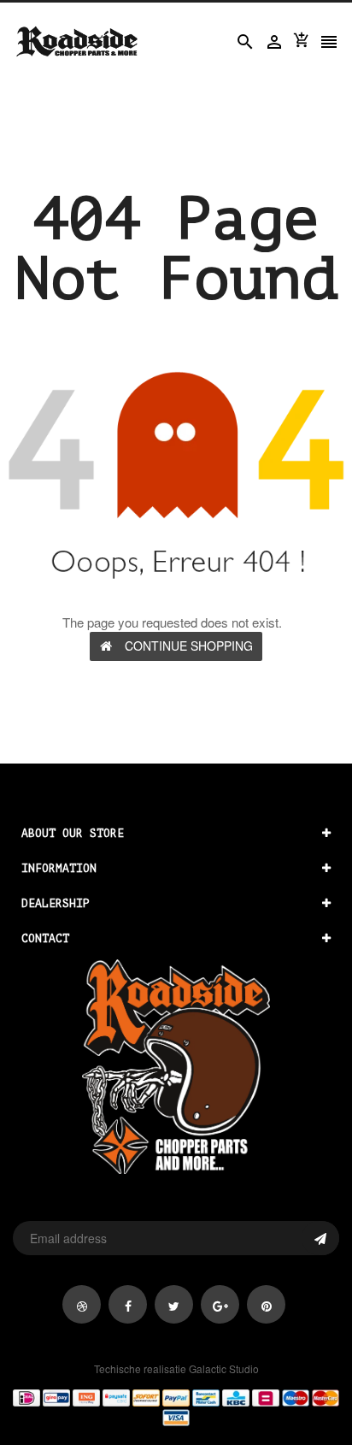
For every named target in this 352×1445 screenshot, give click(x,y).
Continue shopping (189, 645)
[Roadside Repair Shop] (176, 1406)
